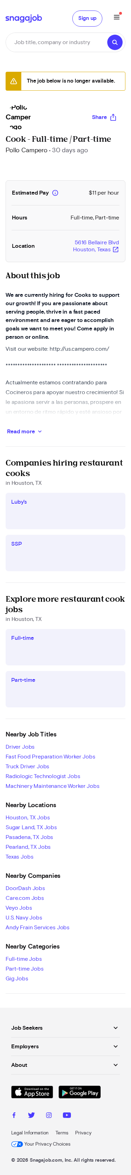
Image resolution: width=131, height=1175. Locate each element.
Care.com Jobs (25, 898)
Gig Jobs (17, 978)
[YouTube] (67, 1116)
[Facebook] (14, 1116)
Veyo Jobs (19, 908)
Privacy (83, 1133)
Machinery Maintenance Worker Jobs (53, 786)
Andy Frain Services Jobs (38, 927)
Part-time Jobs (25, 969)
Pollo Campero (27, 150)
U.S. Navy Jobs (24, 918)
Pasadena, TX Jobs (29, 837)
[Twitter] (31, 1116)
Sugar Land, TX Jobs (31, 827)
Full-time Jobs (24, 959)
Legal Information (30, 1133)
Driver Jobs (20, 747)
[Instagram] (49, 1116)
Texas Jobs (19, 857)
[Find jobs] (115, 42)
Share (99, 117)
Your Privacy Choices (47, 1144)
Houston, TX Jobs (28, 817)
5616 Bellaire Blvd (96, 246)
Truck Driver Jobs (27, 766)
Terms (62, 1133)
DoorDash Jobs (25, 888)
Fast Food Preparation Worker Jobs (50, 757)
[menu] (116, 18)
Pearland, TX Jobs (28, 847)
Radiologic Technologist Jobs (43, 776)
